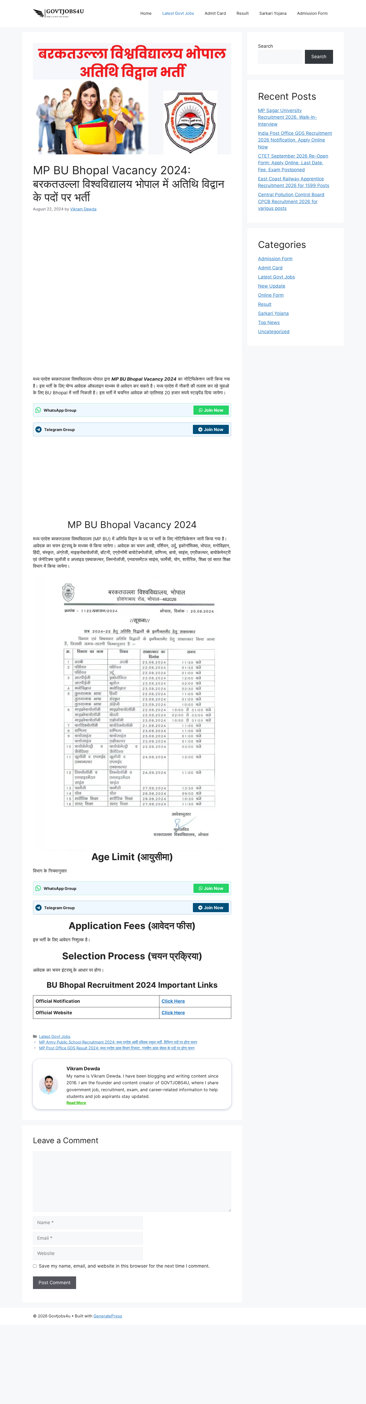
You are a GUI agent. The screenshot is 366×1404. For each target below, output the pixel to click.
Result (243, 13)
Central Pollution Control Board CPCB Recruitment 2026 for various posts (291, 201)
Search (265, 46)
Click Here (173, 1001)
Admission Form (312, 13)
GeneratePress (108, 1315)
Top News (269, 322)
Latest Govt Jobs (178, 13)
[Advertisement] (132, 251)
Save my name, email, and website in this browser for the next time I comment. (124, 1266)
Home (146, 13)
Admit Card (215, 13)
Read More (76, 1102)
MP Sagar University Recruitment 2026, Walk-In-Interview (287, 117)
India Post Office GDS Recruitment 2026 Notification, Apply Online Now (295, 140)
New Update (271, 286)
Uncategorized (274, 331)
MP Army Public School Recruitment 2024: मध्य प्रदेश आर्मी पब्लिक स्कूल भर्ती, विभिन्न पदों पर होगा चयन (118, 1042)
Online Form (271, 295)
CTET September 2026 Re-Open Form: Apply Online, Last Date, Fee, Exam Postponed (293, 162)
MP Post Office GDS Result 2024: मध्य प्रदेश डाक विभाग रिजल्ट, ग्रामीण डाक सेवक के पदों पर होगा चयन (117, 1048)
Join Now (213, 410)
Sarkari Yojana (272, 13)
